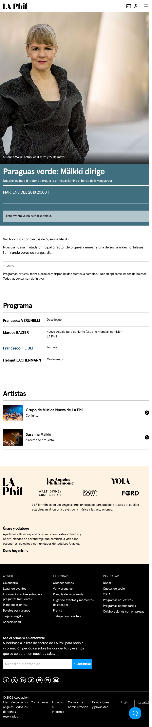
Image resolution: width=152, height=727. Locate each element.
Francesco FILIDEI (18, 348)
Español (144, 702)
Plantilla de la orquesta (68, 594)
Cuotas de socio (114, 588)
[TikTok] (31, 680)
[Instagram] (23, 680)
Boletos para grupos (16, 610)
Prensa (57, 610)
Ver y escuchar (63, 588)
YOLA (106, 594)
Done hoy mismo (15, 551)
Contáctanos (39, 702)
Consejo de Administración (78, 705)
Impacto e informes (58, 707)
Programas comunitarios (119, 606)
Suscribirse (82, 664)
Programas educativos (118, 600)
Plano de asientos (15, 605)
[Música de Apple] (56, 680)
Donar (107, 583)
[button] (146, 6)
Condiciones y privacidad (100, 705)
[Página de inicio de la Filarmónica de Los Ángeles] (15, 6)
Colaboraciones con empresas (123, 611)
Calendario (10, 583)
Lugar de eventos (14, 588)
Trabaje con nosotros (67, 616)
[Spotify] (48, 680)
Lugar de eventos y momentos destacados (73, 603)
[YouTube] (39, 680)
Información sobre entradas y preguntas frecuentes (23, 597)
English (125, 702)
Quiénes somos (63, 583)
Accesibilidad (12, 622)
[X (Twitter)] (14, 680)
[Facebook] (6, 680)
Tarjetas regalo (13, 616)
